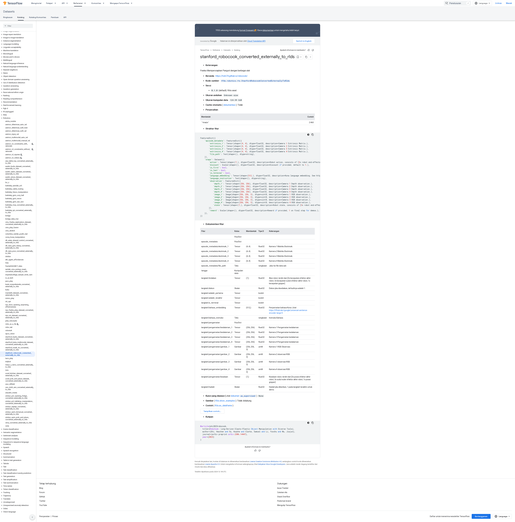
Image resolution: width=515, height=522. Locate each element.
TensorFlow (204, 50)
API (63, 3)
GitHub (498, 3)
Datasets (9, 11)
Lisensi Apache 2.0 (212, 464)
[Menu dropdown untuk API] (68, 3)
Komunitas (96, 3)
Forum (42, 492)
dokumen (243, 396)
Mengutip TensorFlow (286, 505)
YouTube (43, 505)
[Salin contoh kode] (312, 134)
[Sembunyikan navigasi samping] (32, 517)
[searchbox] (18, 26)
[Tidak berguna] (313, 50)
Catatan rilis (282, 492)
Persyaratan (44, 516)
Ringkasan (7, 17)
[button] (17, 34)
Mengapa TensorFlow (119, 3)
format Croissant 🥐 (248, 30)
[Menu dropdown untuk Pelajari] (56, 3)
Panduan (55, 17)
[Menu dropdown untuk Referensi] (86, 3)
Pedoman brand (284, 501)
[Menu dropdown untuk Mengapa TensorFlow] (132, 3)
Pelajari (49, 3)
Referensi (78, 3)
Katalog (20, 17)
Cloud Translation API (256, 41)
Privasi (55, 516)
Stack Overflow (283, 497)
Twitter (42, 501)
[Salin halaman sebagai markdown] (306, 57)
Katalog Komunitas (37, 17)
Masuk (509, 3)
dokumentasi (268, 30)
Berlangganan (481, 516)
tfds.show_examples (225, 400)
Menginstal (36, 3)
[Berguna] (309, 50)
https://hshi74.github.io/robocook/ (232, 76)
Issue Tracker (282, 488)
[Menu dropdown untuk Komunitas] (104, 3)
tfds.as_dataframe (223, 405)
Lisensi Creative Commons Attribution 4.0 (266, 461)
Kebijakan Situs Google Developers (271, 464)
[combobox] (457, 3)
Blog (41, 488)
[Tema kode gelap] (308, 134)
